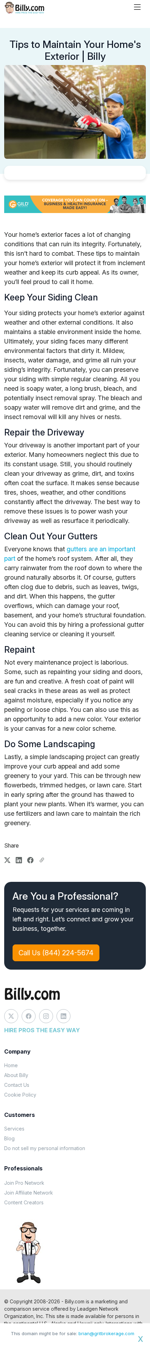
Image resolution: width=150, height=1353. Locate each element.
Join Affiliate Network (28, 1193)
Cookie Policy (20, 1095)
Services (14, 1129)
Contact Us (16, 1085)
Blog (9, 1138)
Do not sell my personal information (44, 1148)
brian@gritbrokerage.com (106, 1333)
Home (11, 1065)
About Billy (16, 1075)
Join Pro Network (24, 1183)
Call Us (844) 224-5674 (55, 953)
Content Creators (24, 1202)
